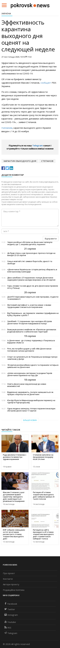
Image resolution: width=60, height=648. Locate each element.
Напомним (6, 127)
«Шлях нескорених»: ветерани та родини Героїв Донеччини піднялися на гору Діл (29, 374)
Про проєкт (9, 573)
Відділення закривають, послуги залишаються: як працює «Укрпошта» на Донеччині (30, 393)
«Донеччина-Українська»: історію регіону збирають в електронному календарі (32, 270)
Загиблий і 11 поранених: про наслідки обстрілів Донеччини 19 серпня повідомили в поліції (29, 322)
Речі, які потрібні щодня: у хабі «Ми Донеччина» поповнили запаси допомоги (29, 350)
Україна (6, 13)
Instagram (12, 614)
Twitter (11, 609)
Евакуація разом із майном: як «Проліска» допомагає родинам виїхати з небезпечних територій (31, 330)
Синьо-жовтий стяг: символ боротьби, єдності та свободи (29, 262)
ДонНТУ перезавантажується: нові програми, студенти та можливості (32, 298)
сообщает (45, 82)
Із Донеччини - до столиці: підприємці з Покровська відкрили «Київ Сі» (31, 341)
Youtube (11, 622)
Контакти (8, 578)
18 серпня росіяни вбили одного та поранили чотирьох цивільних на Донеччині (33, 366)
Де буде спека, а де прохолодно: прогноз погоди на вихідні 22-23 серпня (31, 254)
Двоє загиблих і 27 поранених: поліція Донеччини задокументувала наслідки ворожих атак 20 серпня (31, 279)
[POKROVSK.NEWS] (30, 5)
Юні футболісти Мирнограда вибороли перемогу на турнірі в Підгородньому (31, 401)
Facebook (12, 603)
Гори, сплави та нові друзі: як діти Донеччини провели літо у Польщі (32, 287)
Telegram (37, 145)
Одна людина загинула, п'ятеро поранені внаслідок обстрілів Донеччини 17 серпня (31, 409)
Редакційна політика (13, 589)
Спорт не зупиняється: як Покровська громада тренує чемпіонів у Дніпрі (32, 358)
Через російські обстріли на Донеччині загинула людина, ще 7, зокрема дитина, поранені (29, 243)
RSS (9, 627)
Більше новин (30, 420)
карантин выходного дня (20, 160)
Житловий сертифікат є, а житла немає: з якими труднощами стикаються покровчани (29, 306)
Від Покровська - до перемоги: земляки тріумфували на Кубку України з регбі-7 (33, 314)
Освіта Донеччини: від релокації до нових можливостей (26, 385)
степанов (47, 160)
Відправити (51, 238)
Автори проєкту (11, 584)
